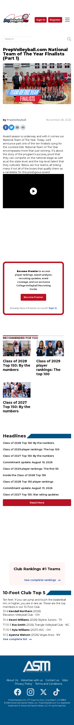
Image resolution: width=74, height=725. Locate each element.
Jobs (65, 680)
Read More (37, 502)
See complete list (15, 639)
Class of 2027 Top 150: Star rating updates (31, 494)
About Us (12, 680)
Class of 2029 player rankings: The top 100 (31, 449)
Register (55, 19)
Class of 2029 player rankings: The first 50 (31, 468)
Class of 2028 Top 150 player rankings (28, 481)
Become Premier (33, 297)
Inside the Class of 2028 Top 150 (24, 475)
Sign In (40, 19)
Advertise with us (32, 680)
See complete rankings (40, 580)
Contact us (52, 680)
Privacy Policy (23, 683)
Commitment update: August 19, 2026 (27, 462)
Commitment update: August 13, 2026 (27, 488)
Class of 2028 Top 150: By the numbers (28, 443)
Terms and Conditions (48, 683)
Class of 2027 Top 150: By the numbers (28, 455)
